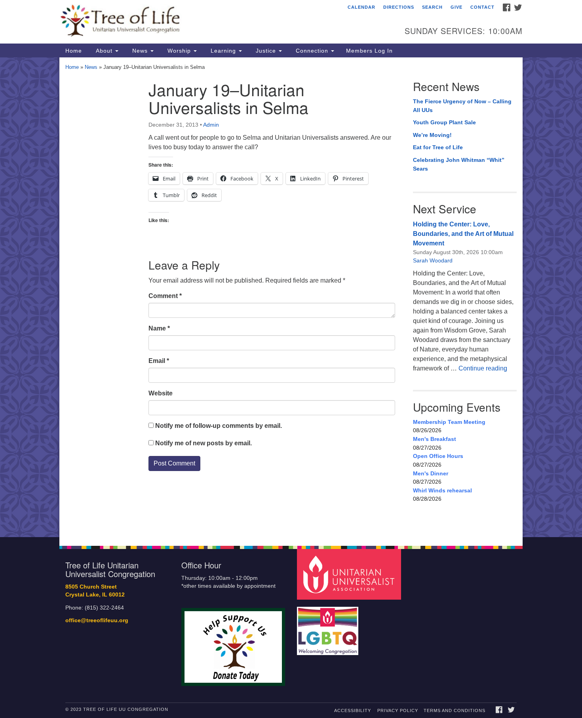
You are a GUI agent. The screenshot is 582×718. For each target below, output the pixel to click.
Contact (482, 7)
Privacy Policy (397, 710)
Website (160, 393)
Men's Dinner (430, 473)
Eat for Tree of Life (438, 147)
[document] (291, 297)
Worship (179, 50)
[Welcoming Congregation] (328, 627)
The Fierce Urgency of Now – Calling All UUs (462, 105)
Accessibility (352, 710)
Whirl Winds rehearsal (442, 490)
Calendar (361, 7)
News (140, 50)
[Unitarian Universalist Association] (350, 574)
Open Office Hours (438, 456)
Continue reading (482, 368)
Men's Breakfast (434, 439)
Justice (266, 50)
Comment (165, 296)
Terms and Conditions (454, 710)
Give (456, 7)
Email (158, 360)
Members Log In (369, 50)
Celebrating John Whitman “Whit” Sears (458, 164)
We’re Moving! (432, 135)
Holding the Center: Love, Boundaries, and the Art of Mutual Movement (463, 234)
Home (73, 50)
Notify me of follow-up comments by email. (218, 425)
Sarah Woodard (433, 260)
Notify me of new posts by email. (203, 443)
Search (432, 7)
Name (159, 328)
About (104, 50)
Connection (312, 50)
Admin (211, 125)
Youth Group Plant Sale (444, 122)
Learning (223, 50)
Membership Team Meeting (449, 422)
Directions (398, 7)
